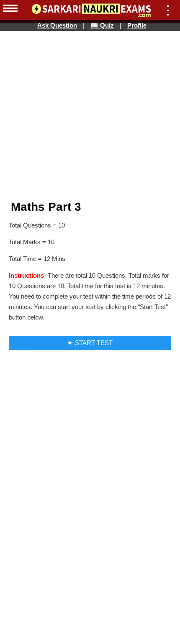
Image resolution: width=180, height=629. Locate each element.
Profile (137, 25)
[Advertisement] (90, 49)
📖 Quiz (102, 25)
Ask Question (57, 25)
